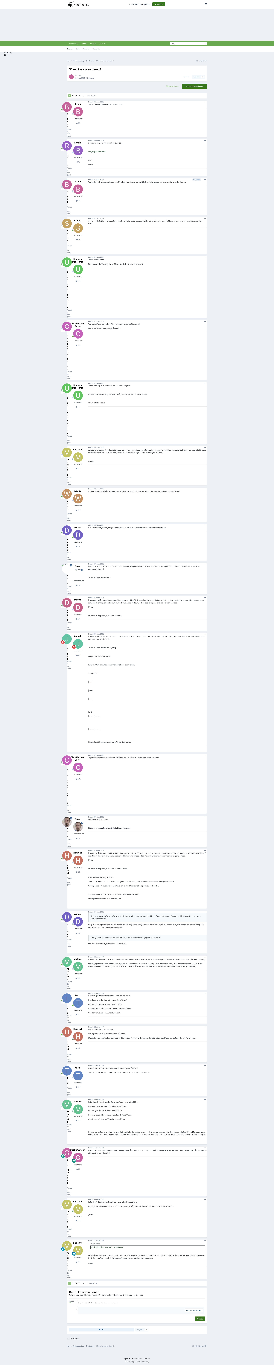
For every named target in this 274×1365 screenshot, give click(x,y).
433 (78, 1014)
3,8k (79, 585)
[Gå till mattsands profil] (78, 457)
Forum (84, 43)
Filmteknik (90, 78)
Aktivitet (103, 43)
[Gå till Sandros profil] (78, 228)
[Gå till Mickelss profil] (78, 966)
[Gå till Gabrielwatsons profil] (78, 1157)
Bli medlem (159, 4)
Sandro (77, 220)
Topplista (96, 49)
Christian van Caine (78, 324)
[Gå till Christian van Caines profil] (78, 334)
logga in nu (118, 1295)
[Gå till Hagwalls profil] (78, 860)
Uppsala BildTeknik (77, 260)
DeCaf (77, 599)
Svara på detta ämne (194, 86)
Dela (187, 77)
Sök (77, 49)
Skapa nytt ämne (172, 86)
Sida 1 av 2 (92, 96)
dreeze (77, 527)
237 (78, 619)
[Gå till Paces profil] (78, 574)
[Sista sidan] (83, 95)
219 (78, 872)
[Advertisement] (137, 25)
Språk (126, 1359)
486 (78, 469)
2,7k (79, 345)
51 (79, 1169)
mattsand (78, 449)
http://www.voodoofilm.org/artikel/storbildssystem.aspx (109, 828)
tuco (77, 995)
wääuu (77, 491)
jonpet (77, 636)
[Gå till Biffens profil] (71, 76)
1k (79, 162)
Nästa (78, 96)
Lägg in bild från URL (193, 1310)
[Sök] (204, 43)
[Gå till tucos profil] (78, 1003)
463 (78, 510)
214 (78, 546)
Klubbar (93, 43)
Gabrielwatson (77, 1150)
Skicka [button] (200, 1319)
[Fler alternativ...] (205, 102)
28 (79, 123)
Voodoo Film (73, 43)
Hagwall (77, 852)
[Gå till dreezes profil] (78, 535)
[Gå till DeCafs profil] (78, 607)
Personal (86, 49)
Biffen (80, 76)
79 (79, 655)
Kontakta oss (137, 1359)
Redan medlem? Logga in (139, 4)
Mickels (78, 959)
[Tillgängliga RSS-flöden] (205, 1346)
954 (78, 281)
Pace (77, 566)
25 (79, 239)
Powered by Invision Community (137, 1362)
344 (78, 978)
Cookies (147, 1359)
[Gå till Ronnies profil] (78, 150)
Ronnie (77, 142)
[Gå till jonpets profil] (78, 644)
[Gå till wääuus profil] (78, 498)
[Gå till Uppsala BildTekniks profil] (78, 269)
